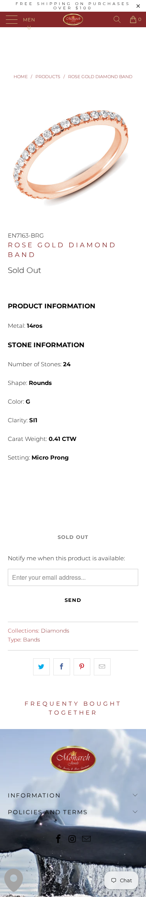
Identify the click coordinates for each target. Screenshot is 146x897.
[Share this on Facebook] (61, 666)
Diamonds (55, 631)
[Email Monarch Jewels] (86, 839)
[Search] (117, 19)
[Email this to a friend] (102, 666)
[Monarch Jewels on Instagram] (73, 839)
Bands (31, 639)
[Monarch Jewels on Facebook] (59, 839)
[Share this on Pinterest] (82, 666)
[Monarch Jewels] (73, 19)
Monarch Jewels (82, 863)
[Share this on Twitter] (41, 666)
